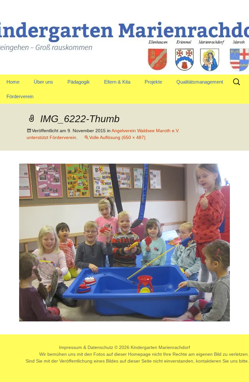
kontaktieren (208, 361)
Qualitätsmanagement (199, 82)
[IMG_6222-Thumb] (124, 242)
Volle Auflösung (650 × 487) (117, 137)
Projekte (153, 82)
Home (12, 82)
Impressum (70, 347)
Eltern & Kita (117, 82)
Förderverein (19, 96)
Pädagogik (78, 82)
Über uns (43, 82)
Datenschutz (100, 347)
